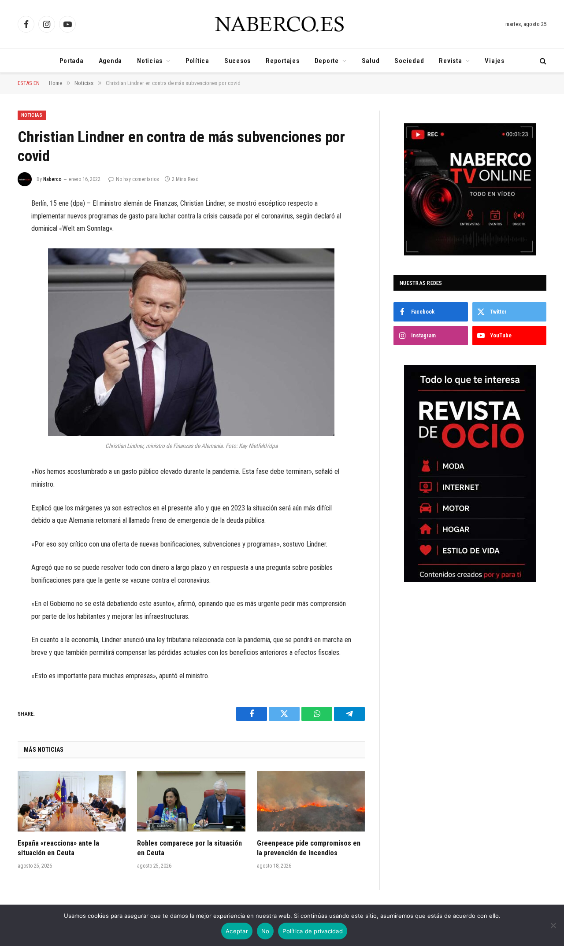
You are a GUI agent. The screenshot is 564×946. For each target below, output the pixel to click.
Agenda (110, 61)
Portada (71, 61)
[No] (553, 925)
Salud (371, 61)
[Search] (542, 60)
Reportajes (283, 61)
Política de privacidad (312, 931)
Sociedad (409, 61)
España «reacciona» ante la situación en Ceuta (58, 848)
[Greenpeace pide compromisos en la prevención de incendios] (311, 801)
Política (197, 61)
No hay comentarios (137, 179)
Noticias (150, 61)
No (265, 931)
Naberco (52, 179)
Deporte (327, 61)
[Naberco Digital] (281, 24)
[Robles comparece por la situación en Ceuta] (191, 801)
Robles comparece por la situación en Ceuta (189, 848)
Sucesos (237, 61)
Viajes (495, 61)
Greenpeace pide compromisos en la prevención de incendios (308, 848)
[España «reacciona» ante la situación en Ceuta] (72, 801)
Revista (450, 61)
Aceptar (237, 931)
